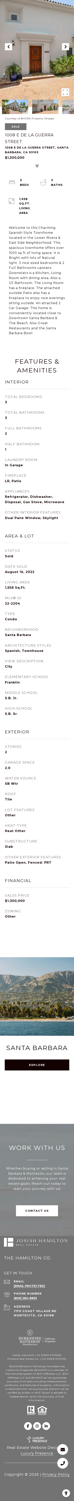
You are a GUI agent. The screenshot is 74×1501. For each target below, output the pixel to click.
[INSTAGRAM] (37, 1426)
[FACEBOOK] (28, 1426)
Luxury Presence (37, 1453)
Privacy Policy (56, 1474)
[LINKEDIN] (46, 1426)
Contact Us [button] (37, 1211)
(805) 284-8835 (25, 1298)
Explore (37, 1065)
